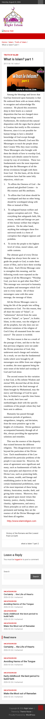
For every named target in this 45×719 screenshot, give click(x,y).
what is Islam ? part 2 (30, 543)
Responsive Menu (40, 2)
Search (7, 571)
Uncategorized (10, 591)
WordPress (30, 715)
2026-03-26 (8, 597)
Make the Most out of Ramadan (19, 626)
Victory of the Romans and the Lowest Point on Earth (22, 534)
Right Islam (28, 708)
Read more (10, 637)
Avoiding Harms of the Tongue (19, 604)
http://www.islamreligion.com (21, 521)
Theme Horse (25, 712)
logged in (18, 559)
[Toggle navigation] (5, 36)
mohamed (18, 597)
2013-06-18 (8, 64)
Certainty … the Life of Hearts (18, 594)
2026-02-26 (8, 619)
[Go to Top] (40, 707)
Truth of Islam (11, 55)
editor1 (17, 64)
